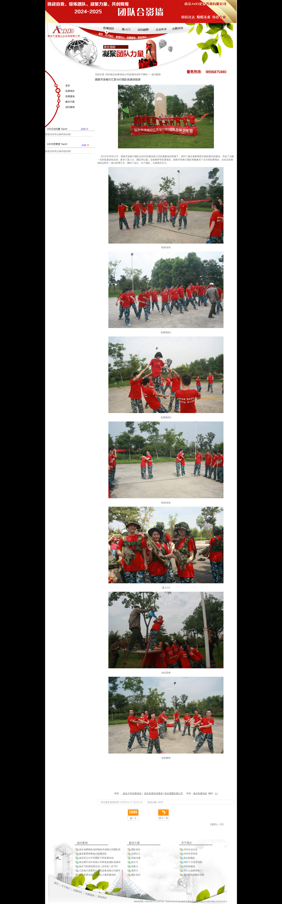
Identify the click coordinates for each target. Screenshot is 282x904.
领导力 (134, 870)
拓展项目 (70, 91)
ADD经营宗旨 (190, 853)
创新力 (134, 866)
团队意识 (135, 874)
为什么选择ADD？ (192, 870)
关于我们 (186, 842)
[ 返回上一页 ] (217, 824)
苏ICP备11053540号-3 (217, 901)
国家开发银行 (127, 156)
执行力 (134, 862)
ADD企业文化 (190, 849)
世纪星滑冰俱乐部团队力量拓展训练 (97, 874)
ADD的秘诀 (189, 866)
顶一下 (133, 818)
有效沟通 (135, 858)
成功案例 (70, 107)
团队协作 (135, 849)
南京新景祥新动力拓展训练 (93, 853)
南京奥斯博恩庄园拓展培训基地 (204, 156)
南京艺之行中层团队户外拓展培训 (96, 858)
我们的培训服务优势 (193, 874)
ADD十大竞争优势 (192, 862)
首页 (67, 85)
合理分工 (135, 853)
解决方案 (70, 101)
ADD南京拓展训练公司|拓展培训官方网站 (126, 74)
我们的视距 (189, 858)
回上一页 (163, 818)
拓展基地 (70, 96)
